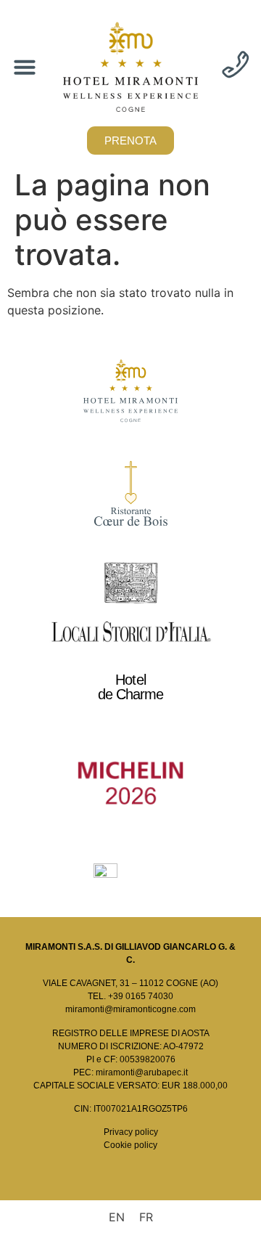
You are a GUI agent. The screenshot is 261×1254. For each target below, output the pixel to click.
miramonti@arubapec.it (142, 1072)
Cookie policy (130, 1145)
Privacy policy (131, 1132)
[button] (24, 66)
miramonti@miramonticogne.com (130, 1009)
